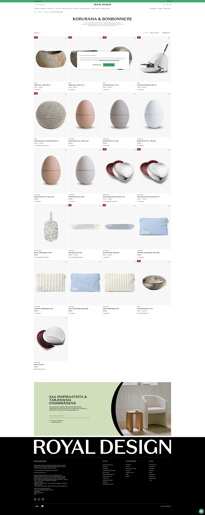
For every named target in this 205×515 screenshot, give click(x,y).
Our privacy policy (103, 60)
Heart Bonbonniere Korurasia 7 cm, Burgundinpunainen (114, 197)
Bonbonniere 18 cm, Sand (76, 197)
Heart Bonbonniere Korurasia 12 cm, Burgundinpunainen (148, 197)
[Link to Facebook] (39, 499)
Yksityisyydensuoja (107, 476)
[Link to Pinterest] (35, 499)
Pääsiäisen (151, 466)
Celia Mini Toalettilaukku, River (43, 308)
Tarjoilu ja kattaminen (131, 468)
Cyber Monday (152, 478)
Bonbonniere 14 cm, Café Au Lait (78, 141)
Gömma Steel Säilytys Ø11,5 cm (147, 85)
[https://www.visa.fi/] (36, 506)
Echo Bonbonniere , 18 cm (145, 308)
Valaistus (128, 470)
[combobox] (169, 1)
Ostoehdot (105, 466)
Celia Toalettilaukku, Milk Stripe (78, 308)
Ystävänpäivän (152, 464)
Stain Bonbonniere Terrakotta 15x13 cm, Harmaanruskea (46, 141)
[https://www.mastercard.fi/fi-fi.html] (42, 506)
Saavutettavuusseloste (108, 484)
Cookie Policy (105, 478)
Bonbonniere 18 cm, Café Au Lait (44, 197)
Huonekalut (128, 464)
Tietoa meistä (105, 472)
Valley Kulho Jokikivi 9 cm (76, 85)
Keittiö (127, 474)
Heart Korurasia (39, 364)
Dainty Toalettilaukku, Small (43, 252)
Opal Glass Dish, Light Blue (111, 252)
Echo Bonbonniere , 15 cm (111, 85)
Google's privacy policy (113, 60)
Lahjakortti (104, 482)
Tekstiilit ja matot (130, 472)
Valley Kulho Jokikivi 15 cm (42, 85)
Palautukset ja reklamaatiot (109, 470)
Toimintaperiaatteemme (108, 474)
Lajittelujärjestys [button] (166, 32)
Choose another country (40, 472)
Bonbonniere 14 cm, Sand (111, 141)
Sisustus (128, 466)
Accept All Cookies (109, 64)
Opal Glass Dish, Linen (75, 252)
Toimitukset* (105, 468)
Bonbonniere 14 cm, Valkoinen (146, 141)
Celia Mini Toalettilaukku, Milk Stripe (148, 252)
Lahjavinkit (151, 468)
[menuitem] (37, 8)
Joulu (150, 480)
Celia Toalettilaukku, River (111, 308)
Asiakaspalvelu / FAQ (107, 464)
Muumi (150, 472)
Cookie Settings (96, 64)
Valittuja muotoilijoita (107, 480)
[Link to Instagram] (43, 499)
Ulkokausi (151, 470)
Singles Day (152, 474)
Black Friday (152, 476)
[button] (169, 1)
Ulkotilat (128, 476)
